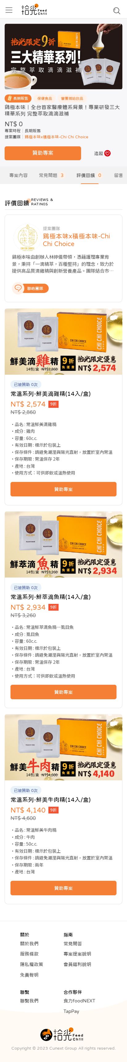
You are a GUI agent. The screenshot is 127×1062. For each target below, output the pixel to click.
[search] (116, 12)
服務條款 (29, 953)
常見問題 (51, 175)
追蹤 (98, 153)
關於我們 (29, 943)
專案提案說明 (77, 953)
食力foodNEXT (79, 1000)
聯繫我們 (29, 1000)
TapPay (71, 1011)
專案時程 (13, 131)
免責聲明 (29, 974)
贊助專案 (42, 153)
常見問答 (72, 943)
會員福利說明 (77, 964)
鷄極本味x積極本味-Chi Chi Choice (56, 137)
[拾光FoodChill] (34, 9)
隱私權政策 (31, 964)
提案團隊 (13, 137)
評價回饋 (88, 175)
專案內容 (18, 175)
